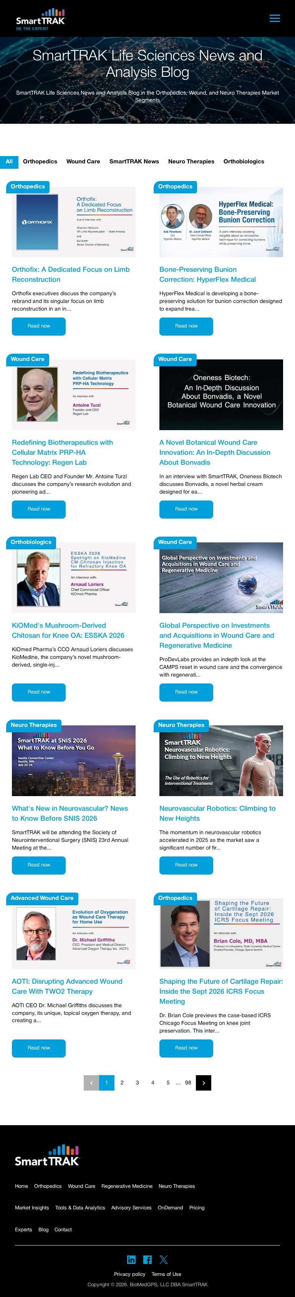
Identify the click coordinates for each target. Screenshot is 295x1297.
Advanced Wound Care (42, 898)
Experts (23, 1230)
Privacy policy (130, 1274)
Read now (39, 326)
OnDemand (170, 1208)
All (9, 162)
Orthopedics (40, 162)
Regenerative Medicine (126, 1186)
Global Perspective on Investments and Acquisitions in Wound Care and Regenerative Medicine (216, 636)
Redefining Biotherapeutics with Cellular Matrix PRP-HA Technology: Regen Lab (62, 453)
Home (21, 1186)
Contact (63, 1230)
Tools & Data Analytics (80, 1208)
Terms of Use (166, 1274)
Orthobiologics (244, 162)
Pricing (196, 1208)
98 (188, 1083)
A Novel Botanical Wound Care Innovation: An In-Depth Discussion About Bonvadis (214, 453)
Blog (43, 1230)
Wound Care (83, 162)
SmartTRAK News (134, 162)
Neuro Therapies (191, 162)
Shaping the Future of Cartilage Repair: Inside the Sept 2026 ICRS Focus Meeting (221, 992)
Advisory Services (131, 1208)
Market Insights (32, 1208)
